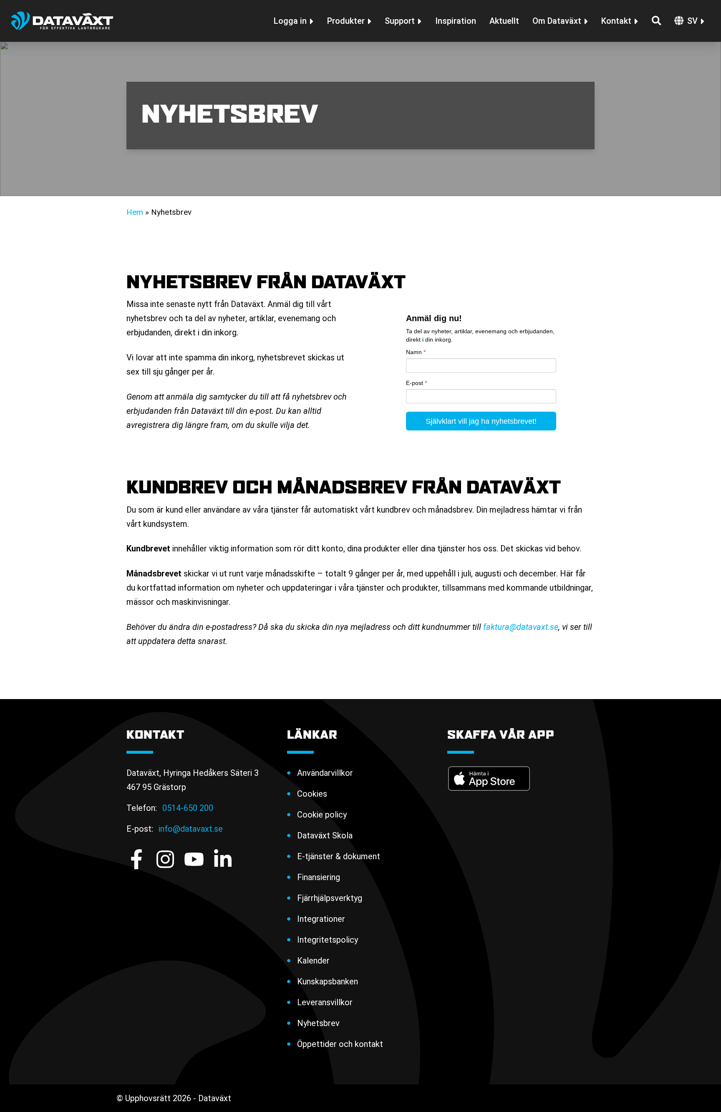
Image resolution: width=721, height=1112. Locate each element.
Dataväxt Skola (325, 835)
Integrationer (321, 919)
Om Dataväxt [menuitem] (556, 21)
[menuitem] (365, 773)
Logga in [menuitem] (290, 21)
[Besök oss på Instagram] (165, 859)
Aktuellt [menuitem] (504, 21)
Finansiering (318, 877)
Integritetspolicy (327, 940)
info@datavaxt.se (191, 829)
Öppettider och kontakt (340, 1044)
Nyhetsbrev (318, 1023)
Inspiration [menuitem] (455, 21)
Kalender (313, 961)
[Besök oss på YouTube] (194, 859)
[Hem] (62, 20)
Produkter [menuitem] (346, 21)
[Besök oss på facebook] (136, 859)
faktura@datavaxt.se (520, 627)
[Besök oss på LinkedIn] (223, 859)
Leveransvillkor (325, 1002)
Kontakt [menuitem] (616, 21)
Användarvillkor (325, 773)
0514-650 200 (187, 808)
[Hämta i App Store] (489, 778)
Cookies (312, 794)
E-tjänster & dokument (338, 856)
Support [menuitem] (400, 21)
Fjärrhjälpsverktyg (329, 898)
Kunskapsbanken (327, 981)
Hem (134, 212)
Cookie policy (322, 815)
